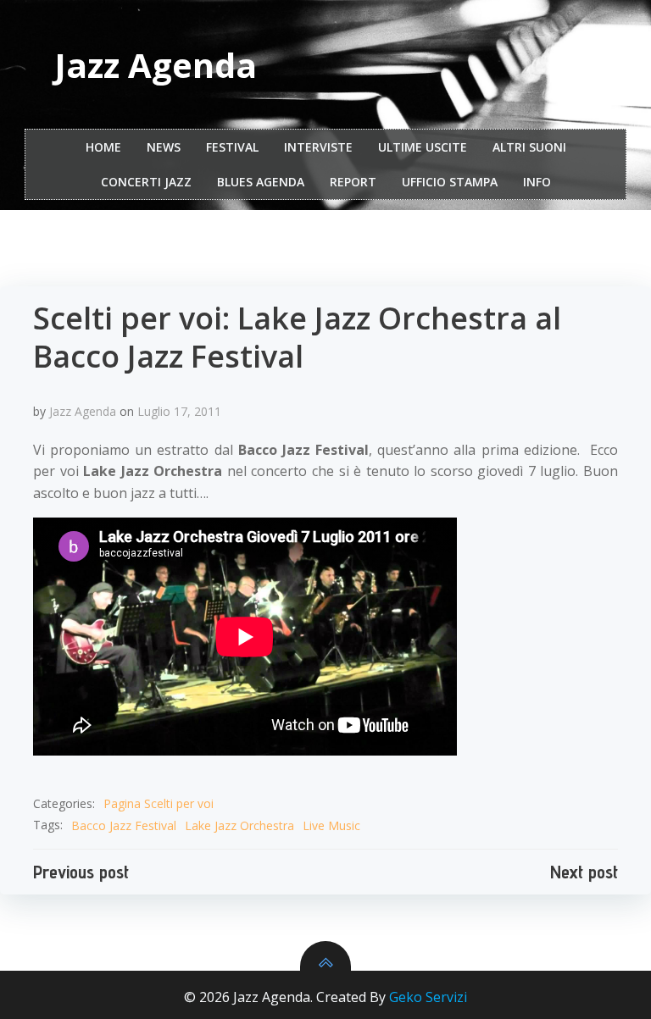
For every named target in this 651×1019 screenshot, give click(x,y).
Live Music (331, 825)
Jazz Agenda (82, 411)
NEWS (164, 147)
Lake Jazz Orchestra (239, 825)
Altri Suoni (529, 147)
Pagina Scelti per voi (158, 803)
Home (103, 147)
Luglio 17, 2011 (179, 411)
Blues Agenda (260, 182)
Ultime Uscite (422, 147)
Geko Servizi (428, 997)
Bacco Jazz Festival (123, 825)
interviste (318, 147)
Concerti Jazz (146, 182)
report (353, 182)
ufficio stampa (450, 182)
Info (537, 182)
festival (232, 147)
